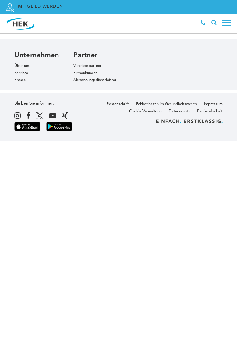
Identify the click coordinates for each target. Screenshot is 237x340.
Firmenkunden (85, 73)
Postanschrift (118, 104)
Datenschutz (179, 111)
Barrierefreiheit (210, 111)
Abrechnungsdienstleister (94, 80)
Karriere (21, 73)
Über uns (22, 66)
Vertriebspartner (87, 66)
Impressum (213, 104)
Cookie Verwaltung (145, 111)
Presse (20, 80)
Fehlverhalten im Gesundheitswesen (166, 104)
